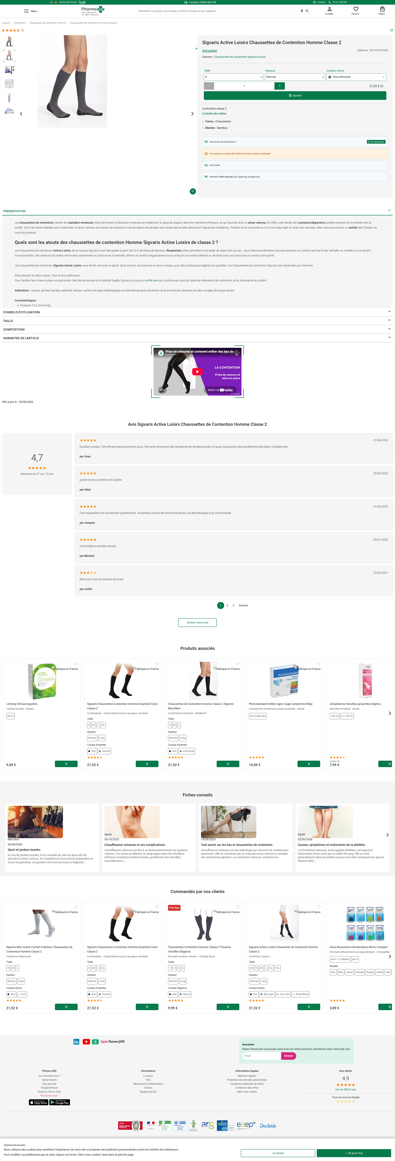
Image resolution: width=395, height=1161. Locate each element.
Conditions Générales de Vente (247, 1083)
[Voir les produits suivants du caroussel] (390, 713)
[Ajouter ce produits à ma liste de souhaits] (391, 30)
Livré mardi (214, 165)
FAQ (148, 1079)
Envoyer (288, 1055)
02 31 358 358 (340, 2)
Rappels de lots (148, 1091)
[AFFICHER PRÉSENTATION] (389, 211)
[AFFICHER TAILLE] (389, 321)
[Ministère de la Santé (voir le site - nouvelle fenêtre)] (151, 1126)
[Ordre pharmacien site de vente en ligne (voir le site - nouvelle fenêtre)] (165, 1125)
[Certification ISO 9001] (130, 1125)
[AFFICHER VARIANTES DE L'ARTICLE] (389, 338)
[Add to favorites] (76, 663)
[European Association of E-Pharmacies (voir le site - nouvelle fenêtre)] (246, 1125)
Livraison (148, 1075)
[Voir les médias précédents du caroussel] (21, 114)
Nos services (49, 1083)
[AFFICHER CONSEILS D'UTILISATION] (389, 312)
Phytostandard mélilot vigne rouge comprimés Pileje (281, 703)
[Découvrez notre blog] (113, 1042)
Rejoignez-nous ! (49, 1095)
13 (22, 30)
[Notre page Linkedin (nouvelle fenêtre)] (76, 1041)
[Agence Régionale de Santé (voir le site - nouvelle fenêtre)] (208, 1125)
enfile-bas (152, 280)
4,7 (37, 457)
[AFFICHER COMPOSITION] (389, 329)
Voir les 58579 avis (68, 2)
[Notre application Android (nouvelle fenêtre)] (59, 1102)
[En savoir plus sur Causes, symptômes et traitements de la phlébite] (342, 819)
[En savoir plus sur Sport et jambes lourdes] (52, 819)
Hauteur (270, 70)
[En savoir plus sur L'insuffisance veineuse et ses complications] (148, 819)
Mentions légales (247, 1075)
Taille (207, 70)
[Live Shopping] (95, 1041)
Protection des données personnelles (247, 1079)
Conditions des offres (246, 1087)
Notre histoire (49, 1079)
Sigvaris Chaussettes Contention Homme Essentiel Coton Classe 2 (122, 706)
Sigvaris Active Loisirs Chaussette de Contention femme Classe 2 (283, 949)
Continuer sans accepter (14, 1145)
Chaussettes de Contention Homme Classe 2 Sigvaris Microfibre (201, 706)
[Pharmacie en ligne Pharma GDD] (92, 11)
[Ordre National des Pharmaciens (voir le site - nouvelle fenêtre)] (193, 1126)
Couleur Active (335, 70)
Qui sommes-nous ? (49, 1075)
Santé (11, 834)
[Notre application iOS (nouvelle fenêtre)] (38, 1102)
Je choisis (278, 1153)
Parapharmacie (49, 1087)
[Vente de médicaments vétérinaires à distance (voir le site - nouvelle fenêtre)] (180, 1126)
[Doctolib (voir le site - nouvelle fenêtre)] (268, 1125)
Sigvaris (209, 51)
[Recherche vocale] (302, 11)
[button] (26, 11)
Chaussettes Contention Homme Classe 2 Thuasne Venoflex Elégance (199, 949)
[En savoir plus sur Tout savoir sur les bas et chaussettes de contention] (245, 819)
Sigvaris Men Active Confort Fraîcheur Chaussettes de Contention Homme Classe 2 (39, 949)
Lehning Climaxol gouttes (21, 703)
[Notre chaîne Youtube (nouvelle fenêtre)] (86, 1041)
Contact (321, 2)
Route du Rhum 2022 (49, 1091)
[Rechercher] (307, 11)
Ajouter (297, 95)
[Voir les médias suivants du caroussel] (192, 114)
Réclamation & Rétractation (148, 1083)
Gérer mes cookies (247, 1091)
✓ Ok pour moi (354, 1153)
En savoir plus (377, 142)
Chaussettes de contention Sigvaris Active (240, 56)
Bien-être (13, 839)
